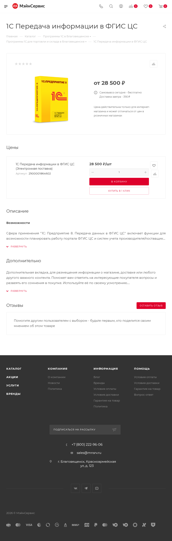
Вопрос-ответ (143, 394)
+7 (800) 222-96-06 (87, 444)
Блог (97, 377)
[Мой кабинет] (121, 7)
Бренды (13, 393)
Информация (106, 368)
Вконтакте (75, 488)
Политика (55, 388)
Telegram (86, 488)
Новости (54, 383)
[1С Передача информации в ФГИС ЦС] (51, 99)
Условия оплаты (105, 388)
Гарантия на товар (107, 400)
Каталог (14, 368)
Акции (12, 377)
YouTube (96, 488)
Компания (57, 368)
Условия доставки (106, 394)
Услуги (12, 385)
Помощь (142, 368)
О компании (56, 377)
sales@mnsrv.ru (89, 453)
